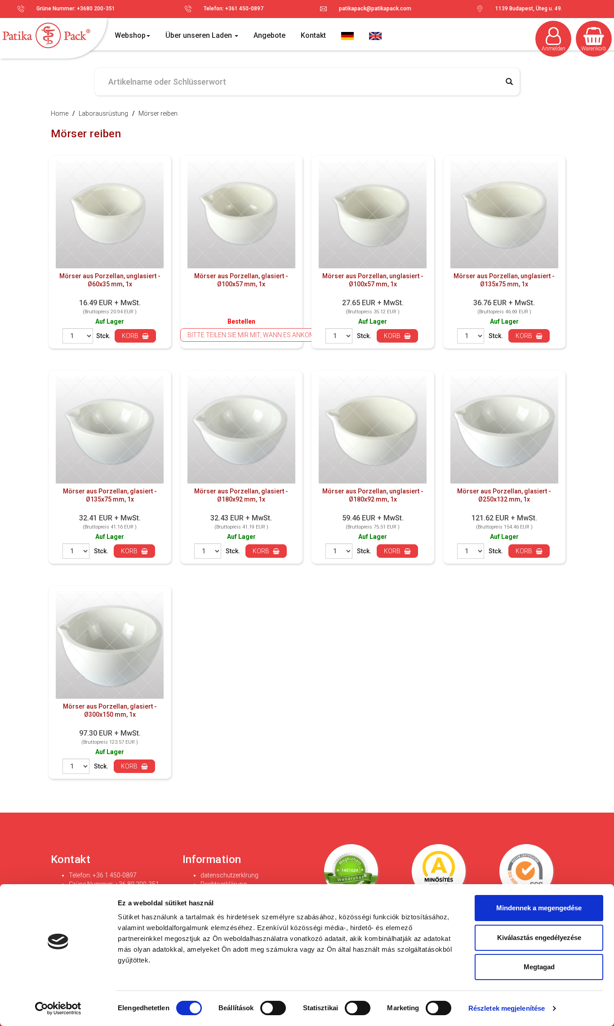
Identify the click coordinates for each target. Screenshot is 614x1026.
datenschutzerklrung (229, 875)
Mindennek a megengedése (539, 908)
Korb (131, 335)
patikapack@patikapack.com (375, 8)
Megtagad (539, 967)
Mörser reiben (158, 113)
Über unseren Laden (199, 35)
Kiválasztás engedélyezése (539, 937)
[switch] (273, 1008)
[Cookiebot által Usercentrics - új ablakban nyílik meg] (58, 1008)
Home (59, 113)
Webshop (130, 35)
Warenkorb (593, 48)
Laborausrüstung (103, 113)
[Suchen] (509, 81)
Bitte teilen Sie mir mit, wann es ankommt (255, 335)
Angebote (269, 35)
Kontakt (313, 35)
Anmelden (553, 48)
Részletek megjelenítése (506, 1008)
